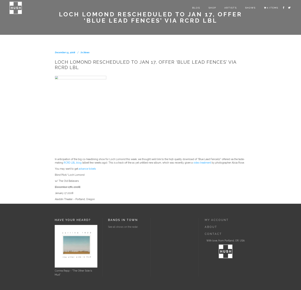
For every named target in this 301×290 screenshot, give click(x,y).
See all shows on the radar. (123, 226)
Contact (213, 234)
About (211, 227)
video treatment (202, 162)
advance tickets (87, 168)
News (86, 52)
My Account (217, 220)
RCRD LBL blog (73, 162)
